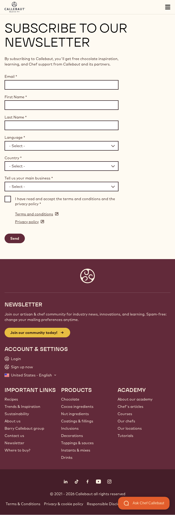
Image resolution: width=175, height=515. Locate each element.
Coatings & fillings (77, 421)
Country (13, 158)
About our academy (135, 399)
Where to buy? (17, 450)
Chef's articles (130, 406)
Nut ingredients (75, 413)
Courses (125, 413)
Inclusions (70, 428)
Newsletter (14, 443)
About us (13, 421)
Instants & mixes (75, 450)
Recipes (11, 399)
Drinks (66, 457)
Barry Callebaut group (24, 428)
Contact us (14, 435)
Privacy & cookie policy (63, 504)
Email (11, 76)
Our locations (130, 428)
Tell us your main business (29, 178)
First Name (16, 97)
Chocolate (70, 399)
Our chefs (126, 421)
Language (15, 137)
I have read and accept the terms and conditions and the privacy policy (65, 201)
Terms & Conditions (23, 504)
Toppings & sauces (77, 443)
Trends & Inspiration (22, 406)
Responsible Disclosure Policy (113, 504)
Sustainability (17, 413)
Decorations (72, 435)
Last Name (16, 117)
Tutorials (125, 435)
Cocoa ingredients (77, 406)
